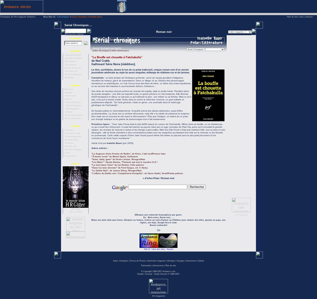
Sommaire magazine (156, 261)
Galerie (201, 261)
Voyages (180, 261)
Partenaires (146, 265)
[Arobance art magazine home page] (158, 292)
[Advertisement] (256, 6)
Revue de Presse (138, 261)
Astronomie (191, 261)
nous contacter (306, 17)
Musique (171, 261)
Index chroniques (120, 261)
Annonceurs (158, 265)
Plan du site (292, 17)
